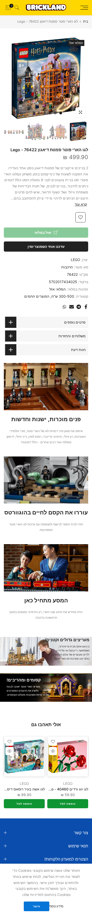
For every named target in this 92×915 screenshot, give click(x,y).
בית (85, 21)
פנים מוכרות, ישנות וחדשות (46, 419)
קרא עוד (81, 204)
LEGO (75, 259)
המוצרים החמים (36, 296)
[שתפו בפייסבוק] (86, 306)
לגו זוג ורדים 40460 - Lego (66, 789)
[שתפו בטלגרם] (78, 306)
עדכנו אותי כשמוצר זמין (46, 246)
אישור (36, 906)
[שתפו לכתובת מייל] (71, 306)
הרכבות (67, 267)
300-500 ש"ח (62, 296)
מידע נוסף (56, 906)
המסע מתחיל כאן (46, 600)
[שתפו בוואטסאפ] (64, 306)
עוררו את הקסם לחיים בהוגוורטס (46, 512)
